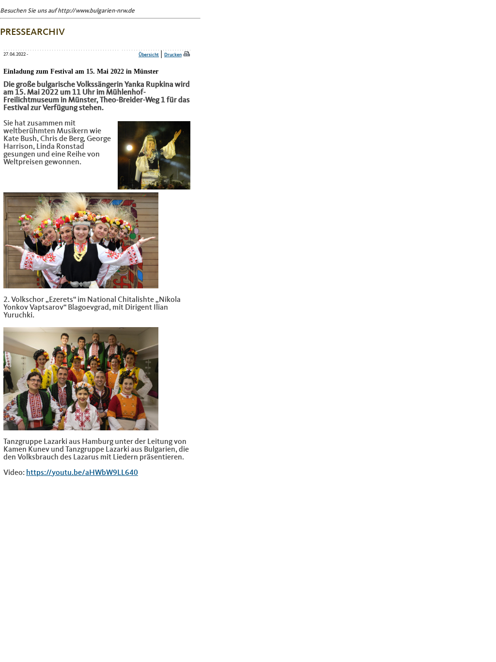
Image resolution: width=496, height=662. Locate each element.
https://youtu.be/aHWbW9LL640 (82, 473)
